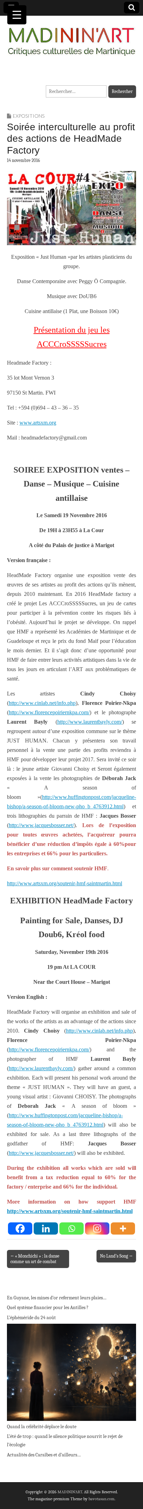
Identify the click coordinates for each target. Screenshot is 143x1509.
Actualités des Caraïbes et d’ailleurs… (44, 1455)
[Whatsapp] (71, 1228)
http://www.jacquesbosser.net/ (41, 825)
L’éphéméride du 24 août (31, 1318)
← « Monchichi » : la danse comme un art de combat (34, 1258)
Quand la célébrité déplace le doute (41, 1427)
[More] (123, 1228)
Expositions (28, 116)
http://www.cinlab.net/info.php (42, 703)
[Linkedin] (46, 1228)
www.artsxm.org (37, 423)
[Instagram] (97, 1228)
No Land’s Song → (116, 1256)
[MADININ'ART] (71, 37)
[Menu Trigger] (16, 14)
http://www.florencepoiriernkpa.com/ (49, 712)
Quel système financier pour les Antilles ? (48, 1307)
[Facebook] (20, 1228)
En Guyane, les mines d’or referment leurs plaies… (57, 1298)
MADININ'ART (70, 1491)
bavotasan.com (102, 1498)
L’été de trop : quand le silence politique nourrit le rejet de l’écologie (65, 1440)
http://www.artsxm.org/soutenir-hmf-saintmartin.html (64, 883)
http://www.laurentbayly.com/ (89, 722)
